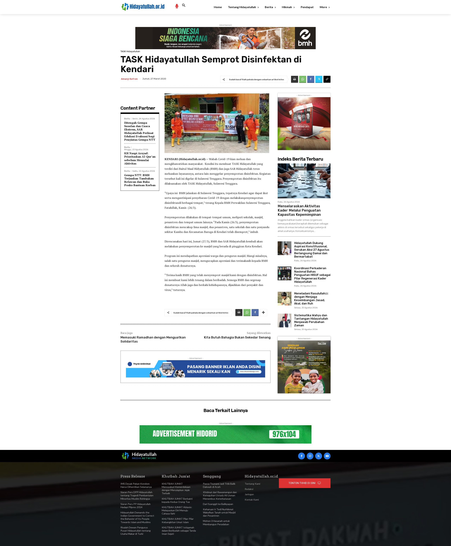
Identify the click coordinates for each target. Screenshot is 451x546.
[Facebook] (310, 79)
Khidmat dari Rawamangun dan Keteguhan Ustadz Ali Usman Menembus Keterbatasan (220, 495)
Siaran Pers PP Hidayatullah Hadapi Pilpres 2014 (136, 505)
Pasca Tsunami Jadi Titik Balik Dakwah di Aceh (219, 485)
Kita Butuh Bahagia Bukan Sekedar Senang (237, 337)
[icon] (176, 5)
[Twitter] (318, 79)
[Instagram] (310, 456)
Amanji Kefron (129, 79)
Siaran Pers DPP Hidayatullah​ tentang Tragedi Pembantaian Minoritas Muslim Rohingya (137, 495)
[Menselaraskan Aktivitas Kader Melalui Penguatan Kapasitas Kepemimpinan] (304, 180)
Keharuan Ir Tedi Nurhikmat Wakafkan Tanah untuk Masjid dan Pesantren (219, 512)
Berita (127, 119)
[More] (263, 312)
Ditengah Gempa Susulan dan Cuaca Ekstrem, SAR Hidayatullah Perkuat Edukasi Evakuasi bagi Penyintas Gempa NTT (139, 131)
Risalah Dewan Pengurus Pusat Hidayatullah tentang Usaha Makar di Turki (136, 530)
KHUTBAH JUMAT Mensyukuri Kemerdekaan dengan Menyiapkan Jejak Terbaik (176, 488)
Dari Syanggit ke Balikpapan (218, 503)
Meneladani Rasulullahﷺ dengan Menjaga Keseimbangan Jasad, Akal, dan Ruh (311, 298)
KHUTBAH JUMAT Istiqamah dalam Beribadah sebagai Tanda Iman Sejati (179, 530)
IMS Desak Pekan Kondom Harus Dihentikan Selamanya (136, 485)
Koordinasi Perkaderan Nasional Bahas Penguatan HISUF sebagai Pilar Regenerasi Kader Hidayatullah (312, 275)
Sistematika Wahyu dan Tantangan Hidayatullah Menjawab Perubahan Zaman (311, 320)
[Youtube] (327, 456)
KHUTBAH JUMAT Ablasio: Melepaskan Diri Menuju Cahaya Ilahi (177, 510)
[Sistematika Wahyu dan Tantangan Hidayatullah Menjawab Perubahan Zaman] (284, 320)
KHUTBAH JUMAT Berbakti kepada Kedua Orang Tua (177, 500)
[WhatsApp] (302, 79)
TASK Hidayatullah (130, 51)
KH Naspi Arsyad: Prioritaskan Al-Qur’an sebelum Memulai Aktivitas (140, 158)
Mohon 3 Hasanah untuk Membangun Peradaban (216, 522)
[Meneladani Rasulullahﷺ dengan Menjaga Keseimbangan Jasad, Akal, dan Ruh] (284, 299)
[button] (183, 5)
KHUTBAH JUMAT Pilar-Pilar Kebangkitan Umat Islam (178, 520)
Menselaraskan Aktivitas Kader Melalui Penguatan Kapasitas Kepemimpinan (299, 210)
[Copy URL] (326, 79)
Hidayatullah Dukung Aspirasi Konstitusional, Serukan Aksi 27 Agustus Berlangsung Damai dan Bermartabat (311, 249)
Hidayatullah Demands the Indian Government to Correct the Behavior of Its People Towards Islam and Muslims (137, 517)
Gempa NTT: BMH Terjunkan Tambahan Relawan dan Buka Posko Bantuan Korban (140, 180)
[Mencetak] (294, 79)
